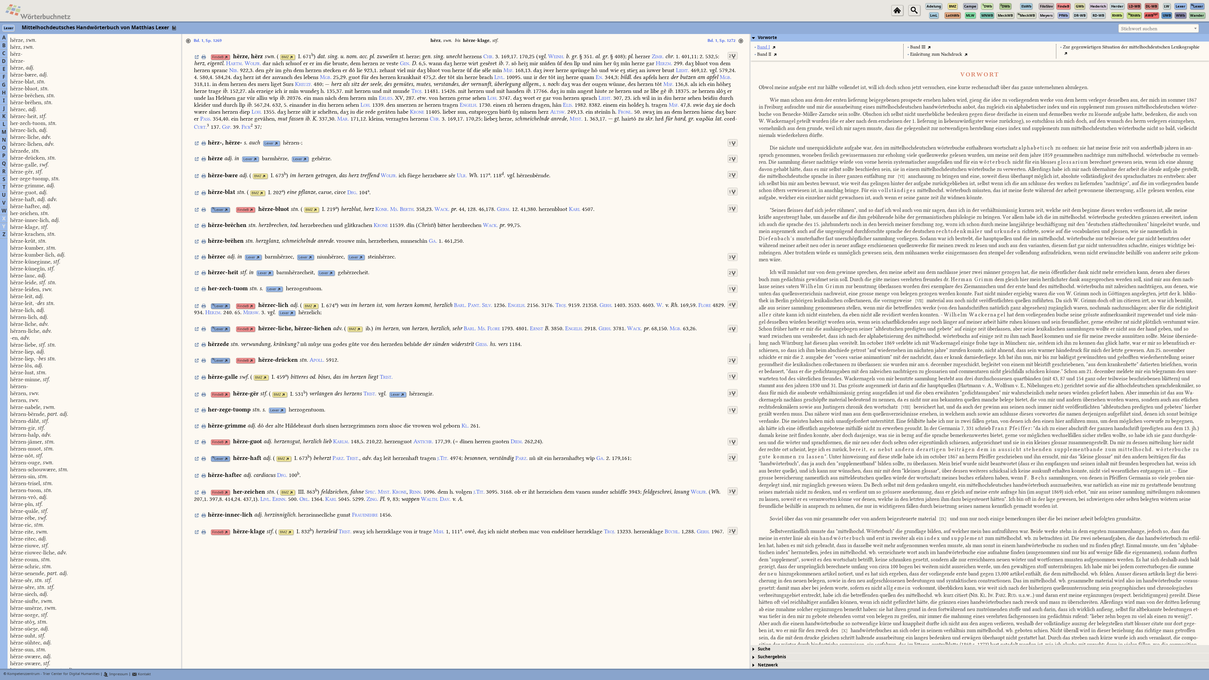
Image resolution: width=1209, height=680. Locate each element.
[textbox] (1159, 28)
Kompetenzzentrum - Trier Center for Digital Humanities (53, 674)
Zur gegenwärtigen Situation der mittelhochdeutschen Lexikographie (1131, 47)
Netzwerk (768, 665)
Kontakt (144, 674)
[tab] (980, 38)
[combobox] (1158, 28)
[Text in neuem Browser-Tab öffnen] (773, 47)
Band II (764, 54)
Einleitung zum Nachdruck (936, 54)
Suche (764, 649)
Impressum (118, 674)
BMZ (285, 57)
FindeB (218, 57)
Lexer (269, 143)
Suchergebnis (772, 657)
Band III (917, 47)
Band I (763, 47)
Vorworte (767, 38)
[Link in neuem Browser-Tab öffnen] (226, 57)
